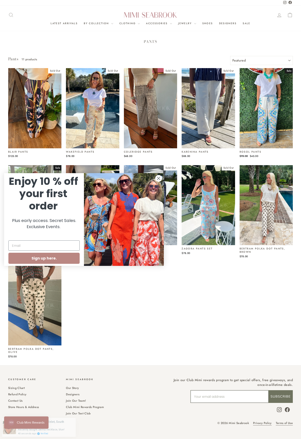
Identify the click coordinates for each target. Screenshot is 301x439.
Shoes (207, 23)
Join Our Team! (76, 401)
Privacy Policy (262, 423)
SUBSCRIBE (280, 396)
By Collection (97, 23)
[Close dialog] (158, 178)
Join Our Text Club (78, 413)
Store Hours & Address (23, 407)
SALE (246, 23)
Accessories (157, 23)
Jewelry (185, 23)
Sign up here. (44, 258)
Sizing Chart (16, 388)
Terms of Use (284, 423)
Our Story (72, 388)
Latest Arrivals (64, 23)
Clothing (128, 23)
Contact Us (15, 401)
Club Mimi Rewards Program (85, 407)
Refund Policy (17, 394)
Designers (228, 23)
